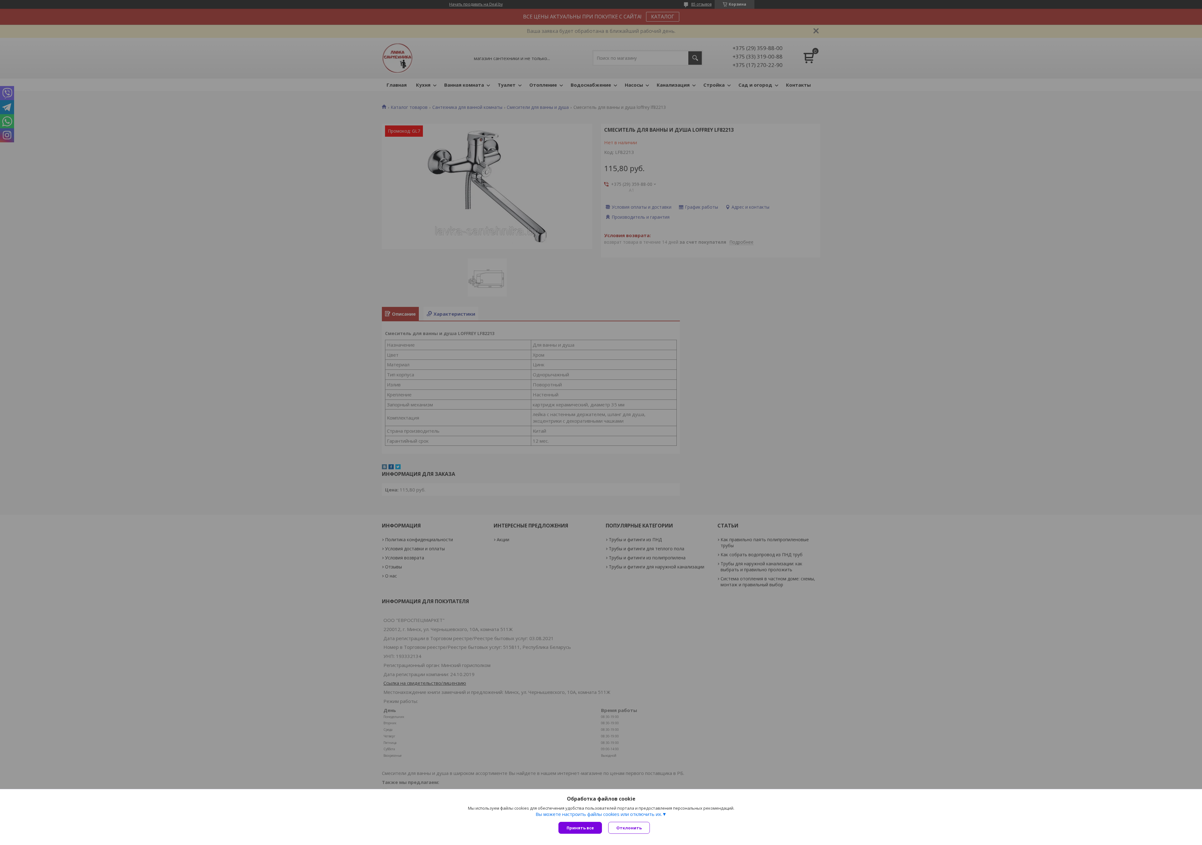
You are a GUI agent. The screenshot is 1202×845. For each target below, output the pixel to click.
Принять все (580, 828)
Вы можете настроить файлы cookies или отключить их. (599, 814)
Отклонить (629, 828)
